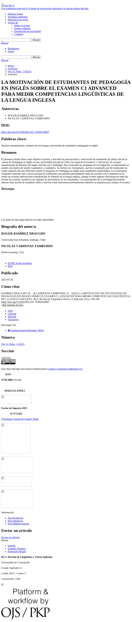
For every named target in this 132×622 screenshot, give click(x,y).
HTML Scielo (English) (20, 263)
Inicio (11, 65)
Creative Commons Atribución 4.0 (64, 369)
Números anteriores (18, 16)
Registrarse (13, 48)
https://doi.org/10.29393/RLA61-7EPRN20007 (25, 132)
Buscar (36, 40)
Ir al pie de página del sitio (75, 8)
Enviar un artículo (10, 537)
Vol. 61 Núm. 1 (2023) (20, 71)
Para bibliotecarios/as (18, 523)
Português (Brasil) (17, 551)
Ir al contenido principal (13, 8)
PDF (10, 266)
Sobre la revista (22, 25)
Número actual (15, 14)
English (11, 545)
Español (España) (17, 548)
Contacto (18, 34)
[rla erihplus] (16, 485)
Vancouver (13, 319)
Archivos (13, 68)
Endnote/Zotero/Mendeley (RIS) (27, 330)
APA (10, 310)
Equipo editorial (22, 28)
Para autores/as (15, 520)
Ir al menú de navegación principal (43, 8)
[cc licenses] (2, 584)
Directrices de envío (18, 19)
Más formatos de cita (12, 305)
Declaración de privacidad (27, 31)
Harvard (12, 316)
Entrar (11, 51)
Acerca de (13, 22)
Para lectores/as (15, 518)
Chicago (12, 313)
